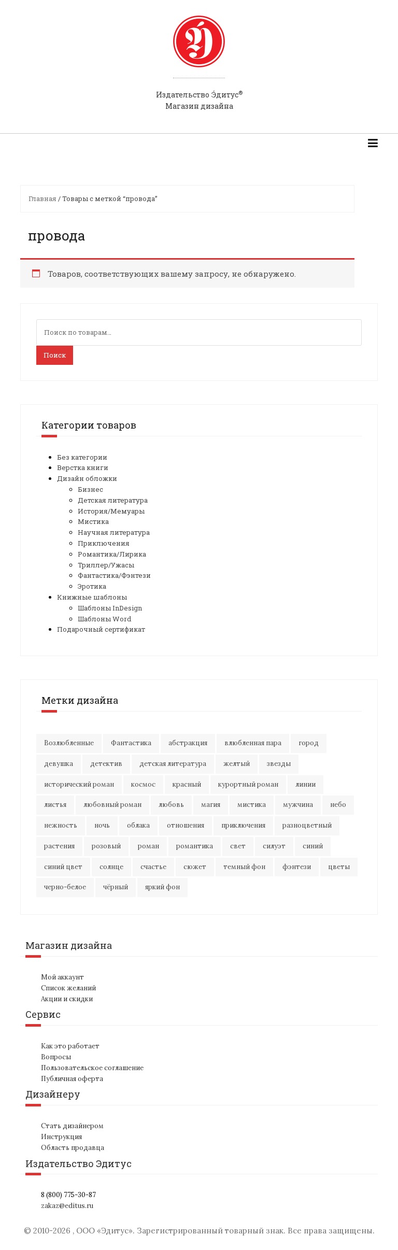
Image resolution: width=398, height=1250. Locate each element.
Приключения (104, 543)
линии (305, 784)
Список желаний (68, 988)
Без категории (82, 457)
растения (59, 846)
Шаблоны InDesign (110, 608)
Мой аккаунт (62, 977)
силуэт (274, 846)
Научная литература (114, 532)
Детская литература (113, 500)
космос (143, 784)
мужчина (298, 804)
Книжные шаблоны (92, 597)
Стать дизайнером (72, 1125)
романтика (194, 846)
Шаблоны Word (104, 618)
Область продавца (72, 1147)
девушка (58, 763)
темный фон (244, 866)
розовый (106, 846)
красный (187, 784)
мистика (251, 804)
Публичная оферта (72, 1078)
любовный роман (112, 804)
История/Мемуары (111, 511)
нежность (60, 825)
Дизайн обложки (87, 478)
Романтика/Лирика (112, 554)
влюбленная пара (252, 742)
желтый (236, 763)
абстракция (187, 742)
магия (210, 804)
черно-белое (65, 887)
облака (138, 825)
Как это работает (70, 1046)
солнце (111, 866)
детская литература (172, 763)
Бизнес (90, 489)
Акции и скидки (67, 999)
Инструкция (61, 1136)
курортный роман (248, 784)
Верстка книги (82, 467)
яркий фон (162, 887)
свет (238, 846)
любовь (171, 804)
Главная (42, 198)
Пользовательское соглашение (92, 1067)
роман (148, 846)
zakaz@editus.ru (67, 1205)
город (308, 742)
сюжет (194, 866)
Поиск (55, 355)
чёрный (115, 887)
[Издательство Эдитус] (199, 51)
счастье (153, 866)
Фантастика (131, 742)
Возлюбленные (69, 742)
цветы (339, 866)
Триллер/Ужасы (106, 565)
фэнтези (296, 866)
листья (55, 804)
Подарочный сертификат (101, 629)
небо (338, 804)
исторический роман (79, 784)
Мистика (93, 521)
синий (313, 846)
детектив (106, 763)
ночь (102, 825)
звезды (279, 763)
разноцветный (307, 825)
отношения (185, 825)
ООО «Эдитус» (104, 1230)
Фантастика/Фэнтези (114, 575)
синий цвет (63, 866)
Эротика (92, 586)
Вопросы (56, 1057)
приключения (243, 825)
